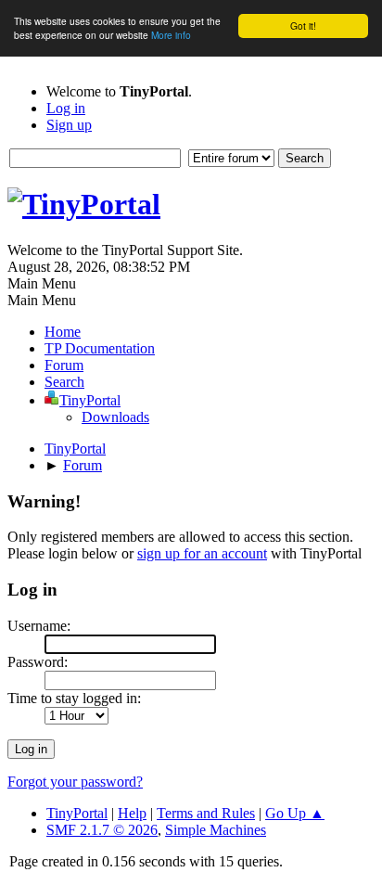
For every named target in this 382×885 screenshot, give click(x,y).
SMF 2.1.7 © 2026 (102, 830)
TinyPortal (77, 813)
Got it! (303, 25)
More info (171, 35)
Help (132, 813)
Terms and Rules (206, 813)
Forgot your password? (75, 781)
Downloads (115, 417)
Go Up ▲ (295, 813)
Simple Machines (215, 830)
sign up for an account (202, 553)
